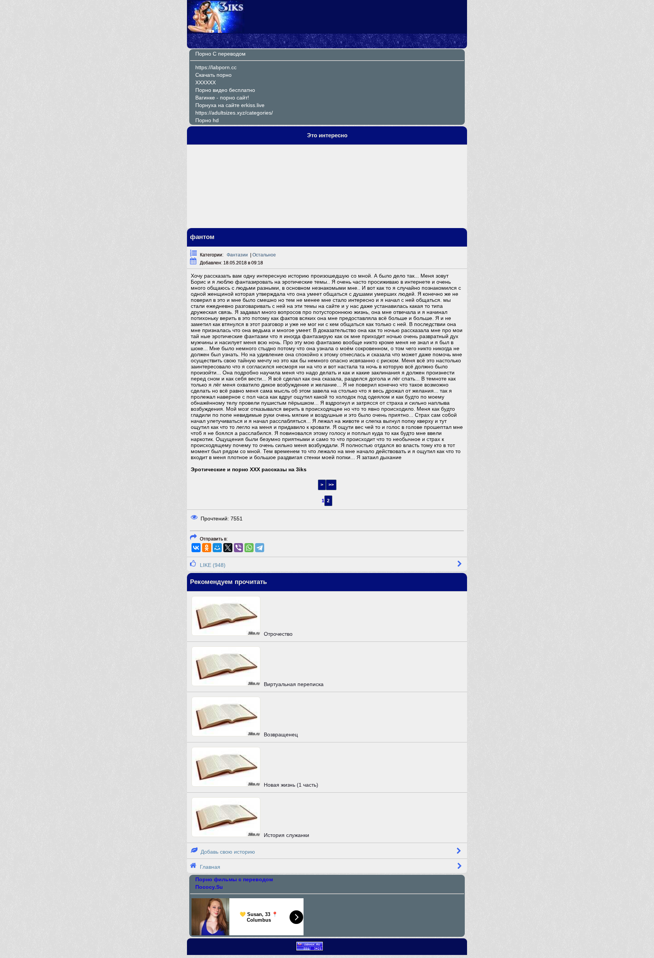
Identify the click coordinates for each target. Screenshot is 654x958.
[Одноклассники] (206, 547)
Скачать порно (213, 75)
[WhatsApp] (249, 547)
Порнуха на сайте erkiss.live (230, 105)
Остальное (264, 255)
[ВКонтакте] (196, 547)
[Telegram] (259, 547)
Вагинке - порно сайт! (222, 98)
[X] (227, 547)
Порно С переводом (220, 54)
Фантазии (237, 255)
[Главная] (216, 31)
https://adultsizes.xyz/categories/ (234, 113)
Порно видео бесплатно (225, 90)
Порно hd (207, 120)
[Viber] (238, 547)
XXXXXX (205, 82)
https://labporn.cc (216, 67)
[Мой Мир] (217, 547)
